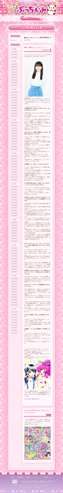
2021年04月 (14, 207)
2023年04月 (14, 141)
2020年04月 (14, 238)
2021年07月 (14, 200)
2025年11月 (14, 66)
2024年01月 (14, 115)
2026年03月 (14, 57)
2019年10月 (14, 253)
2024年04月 (14, 108)
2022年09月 (14, 161)
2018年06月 (14, 294)
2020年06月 (14, 233)
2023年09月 (14, 130)
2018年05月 (14, 297)
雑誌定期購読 (20, 477)
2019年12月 (14, 248)
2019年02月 (14, 271)
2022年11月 (14, 158)
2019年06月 (14, 261)
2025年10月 (14, 69)
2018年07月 (14, 291)
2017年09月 (14, 319)
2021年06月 (14, 202)
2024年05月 (14, 105)
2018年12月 (14, 278)
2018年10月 (14, 284)
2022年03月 (14, 174)
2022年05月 (14, 169)
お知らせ (49, 414)
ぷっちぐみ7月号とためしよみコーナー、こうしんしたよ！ (37, 411)
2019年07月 (14, 258)
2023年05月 (14, 138)
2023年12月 (14, 123)
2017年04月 (14, 333)
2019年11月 (14, 250)
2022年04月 (14, 172)
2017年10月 (14, 317)
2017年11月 (14, 314)
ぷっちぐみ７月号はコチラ (31, 399)
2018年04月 (14, 299)
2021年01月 (14, 215)
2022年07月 (14, 166)
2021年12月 (14, 186)
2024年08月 (14, 100)
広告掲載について (47, 477)
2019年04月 (14, 266)
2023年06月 (14, 136)
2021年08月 (14, 197)
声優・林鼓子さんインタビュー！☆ (35, 47)
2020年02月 (14, 241)
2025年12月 (14, 64)
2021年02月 (14, 213)
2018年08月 (14, 289)
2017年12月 (14, 312)
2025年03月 (14, 80)
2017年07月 (14, 325)
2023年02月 (14, 146)
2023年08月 (14, 133)
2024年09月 (14, 97)
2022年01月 (14, 179)
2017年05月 (14, 330)
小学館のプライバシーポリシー (33, 477)
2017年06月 (14, 327)
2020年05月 (14, 235)
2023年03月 (14, 143)
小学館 (12, 477)
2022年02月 (14, 177)
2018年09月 (14, 286)
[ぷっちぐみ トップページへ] (31, 9)
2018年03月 (14, 302)
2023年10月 (14, 128)
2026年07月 (14, 52)
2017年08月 (14, 322)
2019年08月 (14, 256)
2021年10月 (14, 192)
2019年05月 (14, 263)
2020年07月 (14, 230)
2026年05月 (14, 54)
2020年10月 (14, 225)
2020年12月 (14, 222)
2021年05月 (14, 205)
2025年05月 (14, 77)
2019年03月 (14, 269)
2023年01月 (14, 149)
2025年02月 (14, 82)
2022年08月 (14, 164)
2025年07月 (14, 74)
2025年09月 (14, 72)
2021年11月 (14, 189)
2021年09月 (14, 194)
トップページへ (50, 1)
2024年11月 (14, 94)
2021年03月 (14, 210)
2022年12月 (14, 156)
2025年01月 (14, 85)
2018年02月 (14, 305)
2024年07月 (14, 102)
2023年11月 (14, 125)
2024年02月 (14, 113)
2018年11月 (14, 281)
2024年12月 (14, 92)
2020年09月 (14, 228)
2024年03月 (14, 110)
